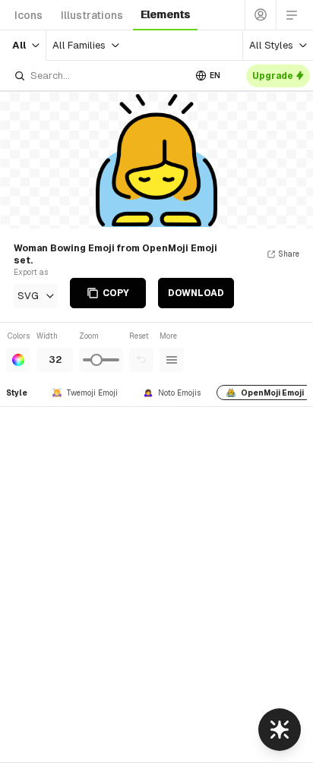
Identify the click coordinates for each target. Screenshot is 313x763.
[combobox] (98, 75)
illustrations (92, 15)
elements (165, 14)
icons (28, 15)
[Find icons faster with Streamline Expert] (279, 729)
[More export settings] (172, 360)
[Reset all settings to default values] (141, 360)
